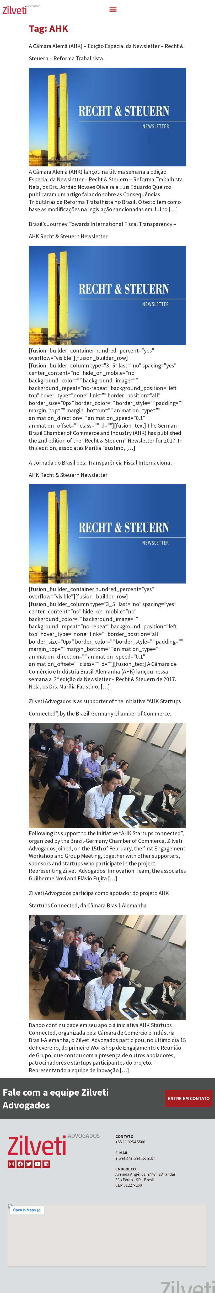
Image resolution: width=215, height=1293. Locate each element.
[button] (113, 10)
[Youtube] (37, 1164)
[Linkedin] (46, 1164)
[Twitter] (29, 1164)
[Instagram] (11, 1164)
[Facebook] (20, 1164)
